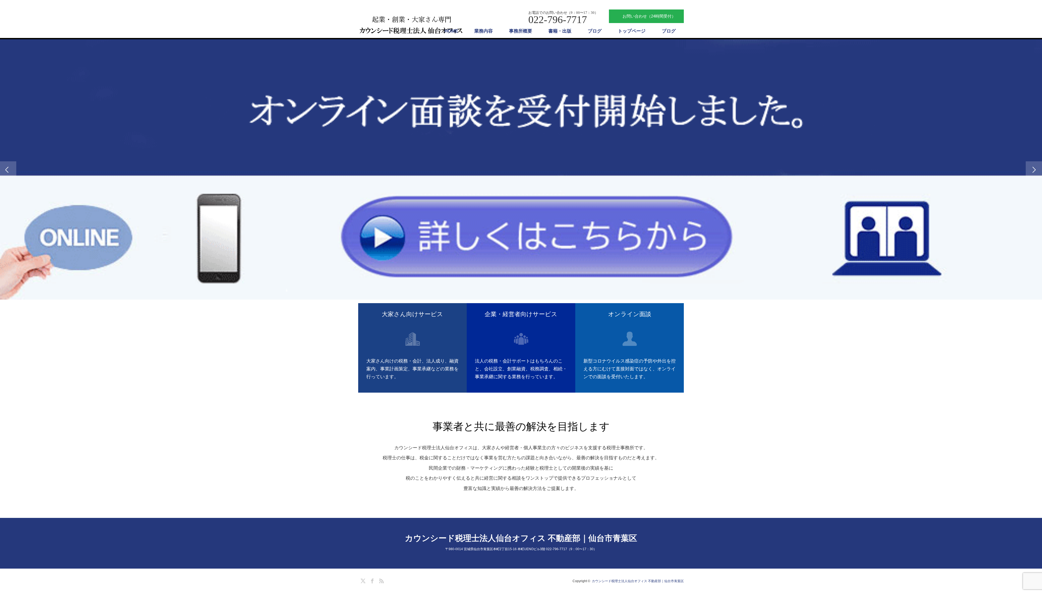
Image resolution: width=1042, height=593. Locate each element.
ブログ (595, 31)
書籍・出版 (559, 31)
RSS (381, 580)
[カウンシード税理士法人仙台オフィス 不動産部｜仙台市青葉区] (412, 25)
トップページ (632, 31)
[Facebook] (371, 580)
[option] (521, 169)
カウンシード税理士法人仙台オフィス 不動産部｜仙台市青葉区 (521, 538)
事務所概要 (520, 31)
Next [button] (1034, 169)
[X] (362, 580)
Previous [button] (8, 169)
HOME (451, 31)
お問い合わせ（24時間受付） (649, 16)
